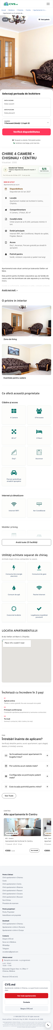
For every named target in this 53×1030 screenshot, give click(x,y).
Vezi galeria (45, 19)
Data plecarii (9, 109)
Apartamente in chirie (39, 10)
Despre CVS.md (7, 939)
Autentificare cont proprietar (11, 915)
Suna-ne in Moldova (9, 942)
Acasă (3, 10)
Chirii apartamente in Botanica (12, 887)
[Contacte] (48, 1025)
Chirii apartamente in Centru (11, 884)
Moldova (12, 10)
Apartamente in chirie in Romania (13, 927)
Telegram (5, 948)
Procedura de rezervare (10, 903)
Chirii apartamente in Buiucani (12, 897)
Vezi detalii (34, 850)
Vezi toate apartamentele (26, 996)
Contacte (26, 1002)
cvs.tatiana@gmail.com (10, 952)
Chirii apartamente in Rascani (12, 890)
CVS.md (10, 984)
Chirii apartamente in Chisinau (12, 877)
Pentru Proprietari (8, 912)
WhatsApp (5, 945)
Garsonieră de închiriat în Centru (19, 841)
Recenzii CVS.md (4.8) (10, 976)
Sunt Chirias (6, 900)
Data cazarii (8, 100)
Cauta (4, 881)
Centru (28, 10)
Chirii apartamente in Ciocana (12, 894)
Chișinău (20, 10)
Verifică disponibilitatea (26, 132)
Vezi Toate (9, 796)
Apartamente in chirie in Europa (13, 930)
